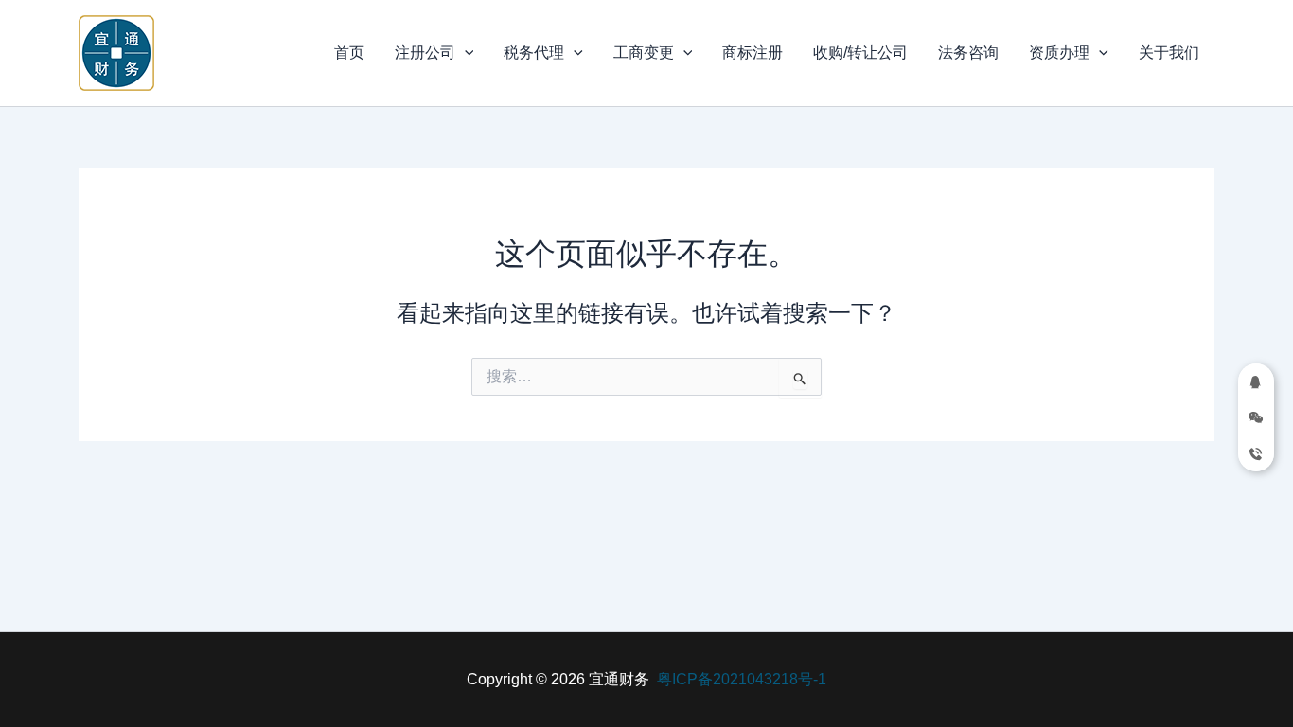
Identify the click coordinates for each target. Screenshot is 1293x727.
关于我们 (1169, 52)
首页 (349, 52)
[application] (464, 53)
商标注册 (752, 52)
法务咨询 (968, 52)
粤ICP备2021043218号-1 (741, 679)
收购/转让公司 (860, 52)
